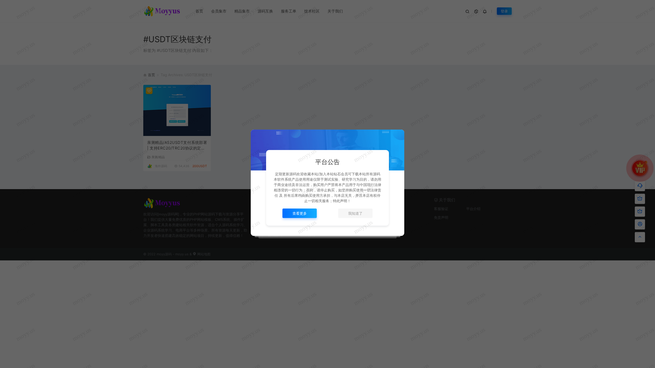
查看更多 (299, 213)
